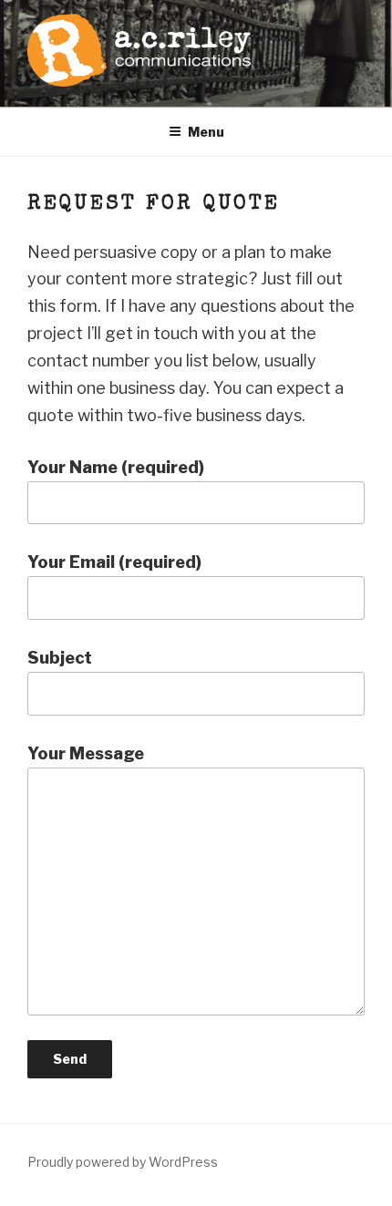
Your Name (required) (115, 467)
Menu (206, 131)
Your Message (85, 753)
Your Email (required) (114, 562)
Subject (59, 657)
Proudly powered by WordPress (122, 1162)
